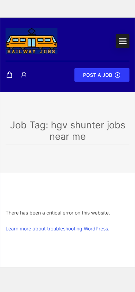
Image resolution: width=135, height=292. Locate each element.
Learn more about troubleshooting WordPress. (57, 228)
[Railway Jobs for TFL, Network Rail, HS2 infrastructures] (31, 40)
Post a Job (97, 75)
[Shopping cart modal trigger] (9, 75)
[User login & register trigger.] (24, 75)
